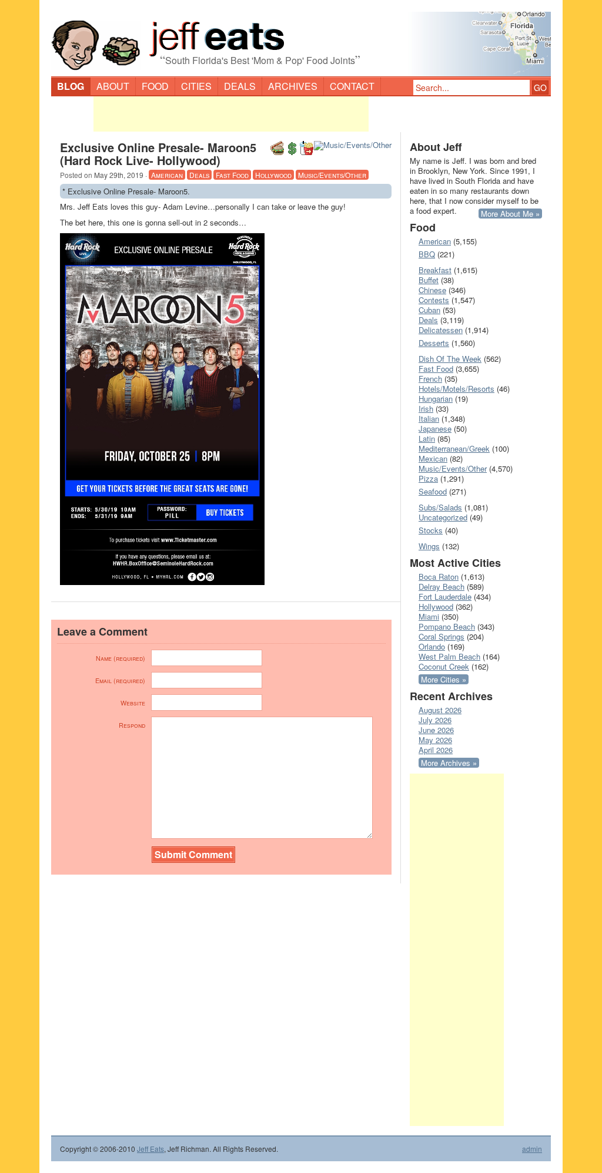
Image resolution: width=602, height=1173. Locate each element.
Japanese (435, 428)
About (112, 86)
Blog (70, 86)
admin (532, 1148)
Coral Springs (441, 636)
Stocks (431, 530)
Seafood (433, 491)
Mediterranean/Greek (454, 448)
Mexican (433, 458)
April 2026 (436, 749)
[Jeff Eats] (301, 39)
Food (155, 86)
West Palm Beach (449, 656)
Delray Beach (441, 586)
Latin (427, 438)
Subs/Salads (440, 507)
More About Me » (510, 214)
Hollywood (273, 175)
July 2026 (435, 719)
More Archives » (449, 763)
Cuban (429, 309)
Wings (429, 546)
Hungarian (436, 398)
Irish (426, 408)
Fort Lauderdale (445, 596)
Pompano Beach (447, 626)
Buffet (429, 279)
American (167, 175)
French (430, 378)
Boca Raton (439, 576)
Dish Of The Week (450, 358)
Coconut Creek (444, 666)
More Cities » (443, 679)
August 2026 (440, 709)
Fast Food (232, 175)
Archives (292, 86)
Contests (434, 299)
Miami (429, 616)
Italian (429, 418)
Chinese (432, 289)
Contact (352, 86)
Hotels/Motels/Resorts (456, 388)
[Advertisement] (231, 114)
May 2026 (435, 739)
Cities (196, 86)
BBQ (427, 254)
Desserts (434, 342)
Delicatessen (441, 329)
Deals (240, 86)
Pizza (428, 478)
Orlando (432, 646)
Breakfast (435, 269)
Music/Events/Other (332, 175)
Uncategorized (443, 517)
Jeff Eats (150, 1149)
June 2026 (436, 729)
